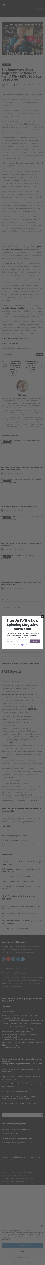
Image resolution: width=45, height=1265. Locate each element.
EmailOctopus (27, 645)
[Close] (42, 616)
